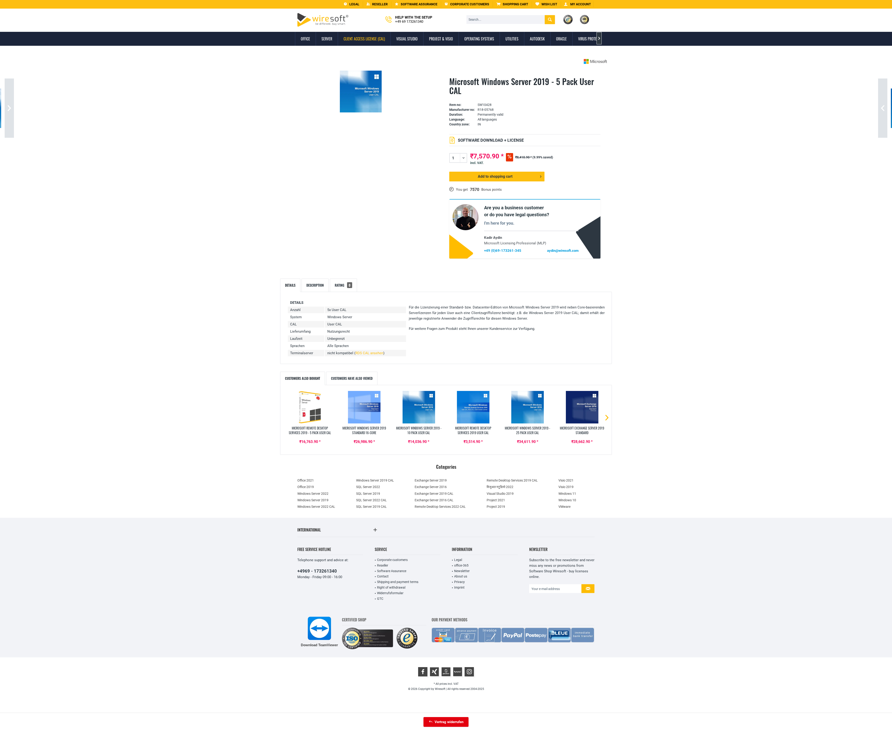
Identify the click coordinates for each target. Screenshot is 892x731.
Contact (383, 576)
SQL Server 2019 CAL (371, 506)
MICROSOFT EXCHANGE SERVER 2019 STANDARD (582, 430)
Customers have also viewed (352, 378)
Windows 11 (567, 493)
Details (290, 285)
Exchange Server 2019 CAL (434, 493)
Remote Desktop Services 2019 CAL (512, 480)
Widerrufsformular (390, 593)
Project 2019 (496, 506)
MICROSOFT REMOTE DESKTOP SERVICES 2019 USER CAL (473, 430)
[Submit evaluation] (524, 97)
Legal (458, 560)
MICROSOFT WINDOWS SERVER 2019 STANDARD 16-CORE (364, 430)
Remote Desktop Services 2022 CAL (440, 506)
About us (460, 576)
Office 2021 (305, 480)
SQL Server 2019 (368, 493)
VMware (564, 506)
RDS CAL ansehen (369, 353)
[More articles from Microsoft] (595, 61)
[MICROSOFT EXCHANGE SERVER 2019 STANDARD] (582, 407)
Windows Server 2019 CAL (375, 480)
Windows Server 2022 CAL (316, 506)
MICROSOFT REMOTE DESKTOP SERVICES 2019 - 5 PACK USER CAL (310, 430)
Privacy (459, 582)
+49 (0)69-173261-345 (502, 251)
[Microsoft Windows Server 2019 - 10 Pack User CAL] (419, 407)
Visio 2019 (566, 487)
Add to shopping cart (495, 176)
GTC (380, 598)
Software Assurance (391, 571)
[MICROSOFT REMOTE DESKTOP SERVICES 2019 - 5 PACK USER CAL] (310, 407)
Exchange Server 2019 (431, 480)
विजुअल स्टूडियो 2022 (500, 487)
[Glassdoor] (446, 671)
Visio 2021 (566, 480)
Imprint (459, 587)
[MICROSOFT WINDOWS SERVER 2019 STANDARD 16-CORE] (364, 407)
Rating (343, 285)
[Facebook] (422, 671)
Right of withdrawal (391, 587)
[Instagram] (469, 671)
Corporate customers (392, 560)
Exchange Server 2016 (431, 487)
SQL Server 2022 (368, 487)
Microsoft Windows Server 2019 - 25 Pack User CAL (527, 430)
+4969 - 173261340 (317, 571)
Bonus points (491, 189)
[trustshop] (407, 638)
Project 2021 (496, 500)
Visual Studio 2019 (500, 493)
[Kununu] (457, 671)
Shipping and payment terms (397, 582)
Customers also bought (302, 378)
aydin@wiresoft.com (563, 251)
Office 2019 (305, 487)
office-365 (461, 565)
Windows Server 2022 (312, 493)
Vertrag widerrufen (449, 722)
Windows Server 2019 (312, 500)
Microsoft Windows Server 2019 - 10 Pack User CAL (419, 430)
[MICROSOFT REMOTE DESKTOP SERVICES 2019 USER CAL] (473, 407)
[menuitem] (512, 4)
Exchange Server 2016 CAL (434, 500)
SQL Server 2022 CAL (371, 500)
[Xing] (434, 671)
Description (315, 285)
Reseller (382, 565)
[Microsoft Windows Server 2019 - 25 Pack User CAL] (527, 407)
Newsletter (462, 571)
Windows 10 (567, 500)
